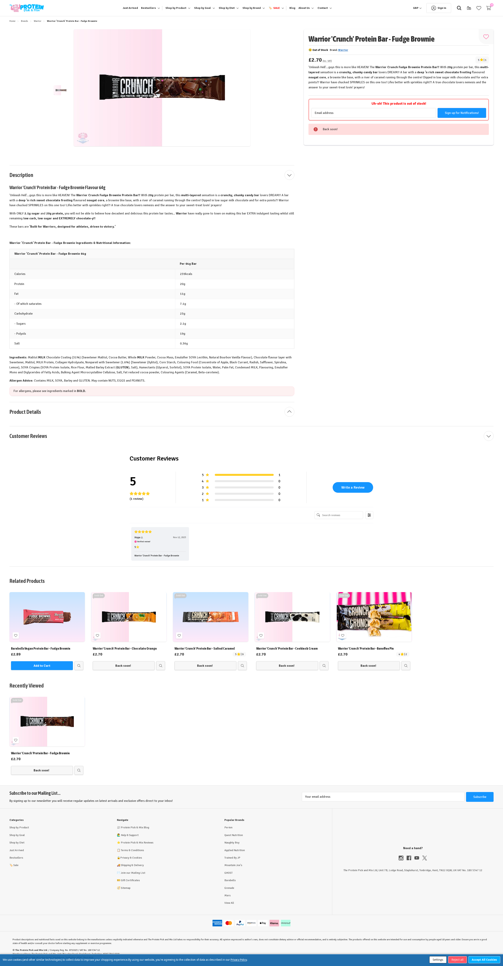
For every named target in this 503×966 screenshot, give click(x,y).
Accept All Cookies (484, 959)
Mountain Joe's (233, 865)
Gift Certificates (130, 880)
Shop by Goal (17, 835)
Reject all (458, 959)
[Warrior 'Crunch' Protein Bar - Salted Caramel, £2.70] (210, 617)
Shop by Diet (16, 842)
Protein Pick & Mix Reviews (137, 842)
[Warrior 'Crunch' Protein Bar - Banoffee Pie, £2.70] (374, 617)
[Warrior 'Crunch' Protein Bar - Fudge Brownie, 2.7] (47, 721)
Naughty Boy (232, 842)
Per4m (228, 827)
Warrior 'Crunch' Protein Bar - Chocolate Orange (125, 649)
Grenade (229, 888)
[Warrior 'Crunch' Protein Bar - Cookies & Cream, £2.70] (292, 617)
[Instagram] (403, 858)
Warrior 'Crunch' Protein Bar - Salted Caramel (204, 649)
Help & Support (130, 835)
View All (229, 903)
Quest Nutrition (233, 835)
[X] (424, 858)
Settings (438, 959)
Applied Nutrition (234, 850)
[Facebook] (410, 858)
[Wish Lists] (479, 8)
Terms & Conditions (132, 850)
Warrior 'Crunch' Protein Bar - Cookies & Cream (287, 649)
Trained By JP (232, 857)
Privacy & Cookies (131, 857)
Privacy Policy (238, 959)
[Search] (459, 8)
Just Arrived (16, 850)
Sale (13, 865)
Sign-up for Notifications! (462, 113)
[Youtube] (418, 858)
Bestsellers (16, 857)
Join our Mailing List (133, 872)
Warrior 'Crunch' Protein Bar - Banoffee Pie (366, 649)
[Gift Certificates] (469, 8)
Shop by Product (19, 827)
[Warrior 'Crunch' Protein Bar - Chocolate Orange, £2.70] (129, 617)
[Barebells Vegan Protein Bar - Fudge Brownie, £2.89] (47, 617)
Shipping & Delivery (132, 865)
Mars (227, 895)
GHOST (228, 872)
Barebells (230, 880)
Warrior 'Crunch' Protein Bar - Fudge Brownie (40, 753)
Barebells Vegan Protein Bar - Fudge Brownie (40, 649)
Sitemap (125, 888)
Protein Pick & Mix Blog (135, 827)
